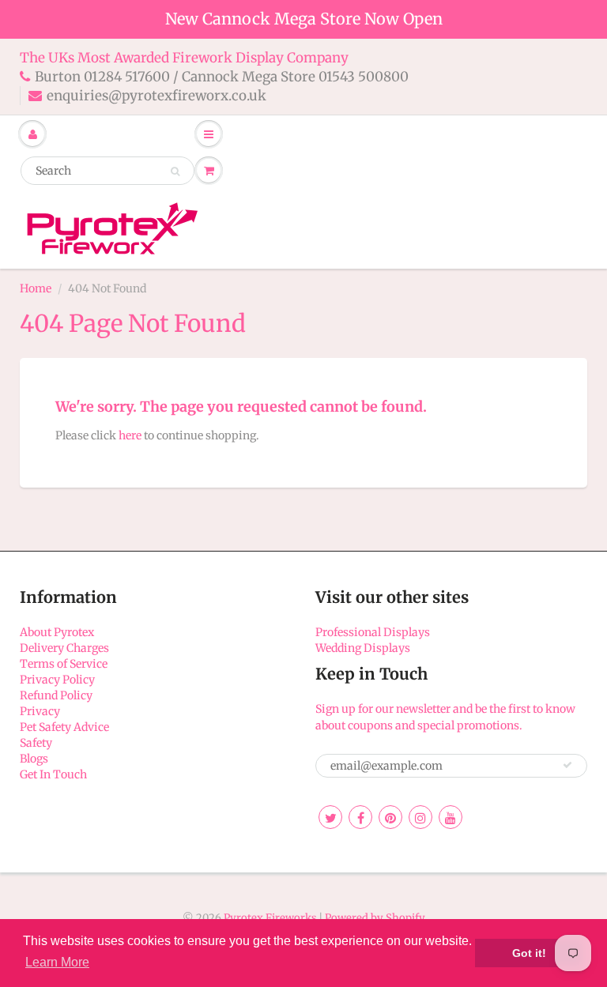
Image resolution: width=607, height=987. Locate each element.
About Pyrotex (57, 632)
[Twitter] (330, 817)
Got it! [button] (529, 953)
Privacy (40, 711)
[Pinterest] (390, 817)
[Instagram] (420, 817)
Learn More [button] (57, 962)
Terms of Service (63, 664)
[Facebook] (360, 817)
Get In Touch (53, 774)
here (130, 435)
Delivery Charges (64, 648)
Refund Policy (56, 695)
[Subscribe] (567, 765)
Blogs (34, 759)
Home (35, 288)
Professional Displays (372, 632)
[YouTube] (450, 817)
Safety (36, 743)
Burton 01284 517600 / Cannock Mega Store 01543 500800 (222, 76)
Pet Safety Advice (64, 727)
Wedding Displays (362, 648)
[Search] (175, 171)
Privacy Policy (57, 679)
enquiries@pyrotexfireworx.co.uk (156, 95)
